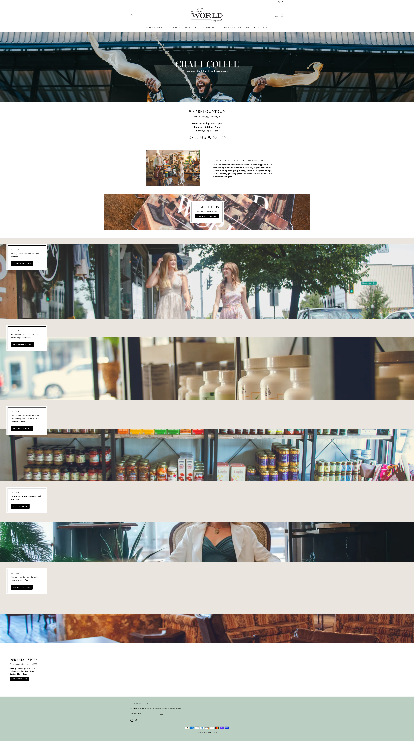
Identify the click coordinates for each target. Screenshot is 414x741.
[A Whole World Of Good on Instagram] (131, 720)
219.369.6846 (215, 137)
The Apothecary (173, 27)
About (265, 27)
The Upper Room (227, 27)
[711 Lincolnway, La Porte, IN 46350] (207, 670)
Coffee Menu (244, 27)
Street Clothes (191, 27)
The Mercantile (209, 27)
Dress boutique (22, 263)
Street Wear (20, 506)
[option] (207, 67)
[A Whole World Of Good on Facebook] (136, 720)
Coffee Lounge (21, 587)
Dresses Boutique (154, 27)
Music (257, 27)
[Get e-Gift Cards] (207, 212)
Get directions (19, 679)
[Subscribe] (161, 713)
